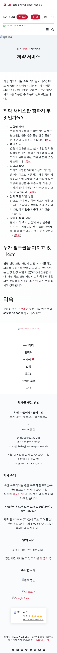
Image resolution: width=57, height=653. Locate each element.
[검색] (52, 29)
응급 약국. (46, 558)
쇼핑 (24, 17)
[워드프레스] (44, 650)
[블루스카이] (31, 650)
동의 (48, 139)
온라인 (24, 308)
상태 (9, 5)
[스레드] (35, 650)
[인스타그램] (22, 650)
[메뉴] (47, 29)
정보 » (41, 5)
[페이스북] (13, 650)
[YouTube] (39, 650)
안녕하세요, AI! (42, 640)
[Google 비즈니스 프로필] (26, 650)
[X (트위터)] (18, 650)
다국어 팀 (18, 494)
